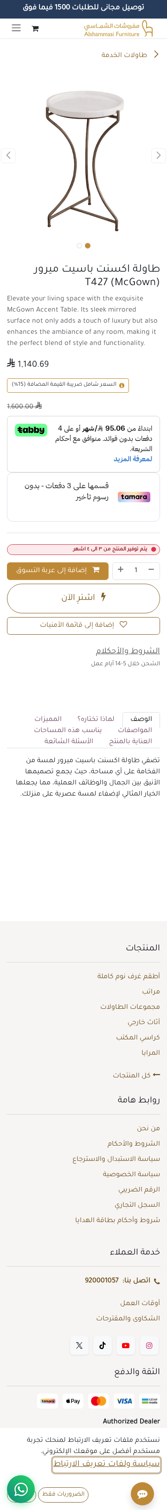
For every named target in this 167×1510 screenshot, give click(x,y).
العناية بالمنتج (130, 742)
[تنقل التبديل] (16, 28)
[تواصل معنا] (21, 1489)
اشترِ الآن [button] (79, 598)
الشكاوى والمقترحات (128, 1319)
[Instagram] (149, 1345)
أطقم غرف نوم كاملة (128, 977)
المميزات (48, 720)
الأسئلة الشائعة (69, 742)
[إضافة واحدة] (120, 571)
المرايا (150, 1054)
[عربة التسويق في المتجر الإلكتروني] (35, 28)
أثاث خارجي (144, 1023)
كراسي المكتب (138, 1038)
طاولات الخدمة (125, 56)
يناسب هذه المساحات (68, 731)
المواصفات (135, 731)
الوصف (141, 720)
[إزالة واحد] (152, 571)
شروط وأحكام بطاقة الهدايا (117, 1221)
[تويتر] (79, 1345)
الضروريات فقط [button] (63, 1494)
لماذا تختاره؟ (96, 720)
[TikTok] (102, 1345)
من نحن (148, 1129)
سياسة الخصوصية (131, 1175)
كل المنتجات (133, 1076)
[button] (158, 155)
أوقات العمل (140, 1304)
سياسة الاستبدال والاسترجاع (116, 1160)
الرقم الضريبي (139, 1190)
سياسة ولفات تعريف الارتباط (106, 1464)
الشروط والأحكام (134, 1144)
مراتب (151, 992)
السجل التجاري (137, 1206)
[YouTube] (125, 1345)
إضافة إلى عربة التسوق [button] (52, 571)
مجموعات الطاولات (130, 1008)
